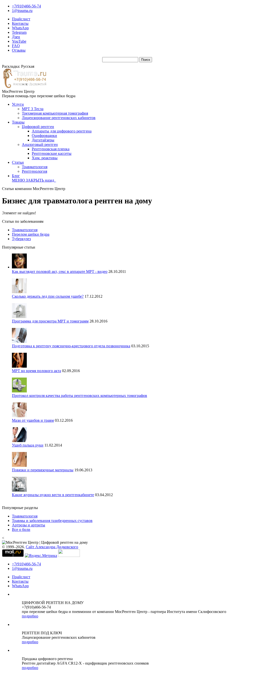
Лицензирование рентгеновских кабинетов (58, 118)
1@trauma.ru (22, 10)
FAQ (16, 46)
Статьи (18, 162)
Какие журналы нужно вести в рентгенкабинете (53, 495)
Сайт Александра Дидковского (52, 547)
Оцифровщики (44, 135)
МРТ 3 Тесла (32, 109)
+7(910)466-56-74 (26, 6)
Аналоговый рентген (40, 144)
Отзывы (19, 50)
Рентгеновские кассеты (51, 153)
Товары (18, 122)
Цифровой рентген (38, 127)
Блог (16, 176)
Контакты (20, 23)
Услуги (18, 104)
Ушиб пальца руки (27, 445)
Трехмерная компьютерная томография (55, 113)
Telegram (19, 32)
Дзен (16, 37)
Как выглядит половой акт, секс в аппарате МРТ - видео (59, 271)
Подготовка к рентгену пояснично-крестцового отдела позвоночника (71, 346)
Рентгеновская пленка (50, 149)
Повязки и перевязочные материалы (42, 470)
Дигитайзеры (43, 140)
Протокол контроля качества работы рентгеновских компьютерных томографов (79, 395)
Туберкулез (21, 239)
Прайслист (21, 19)
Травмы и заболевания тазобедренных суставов (52, 520)
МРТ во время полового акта (36, 371)
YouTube (19, 41)
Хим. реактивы (45, 158)
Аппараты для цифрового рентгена (62, 131)
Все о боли (21, 529)
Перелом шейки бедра (30, 234)
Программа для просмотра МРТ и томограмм (50, 321)
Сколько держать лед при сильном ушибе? (48, 296)
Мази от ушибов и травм (33, 420)
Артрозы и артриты (28, 525)
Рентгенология (34, 171)
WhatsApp (20, 28)
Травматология (34, 167)
